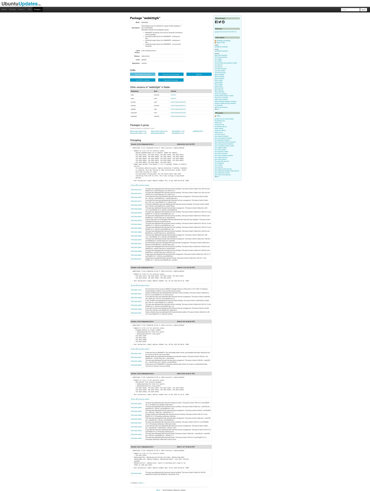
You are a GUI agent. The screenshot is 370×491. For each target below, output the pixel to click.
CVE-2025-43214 (136, 193)
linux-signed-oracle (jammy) (223, 169)
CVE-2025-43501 (136, 294)
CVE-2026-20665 (136, 236)
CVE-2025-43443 (136, 438)
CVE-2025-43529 (136, 297)
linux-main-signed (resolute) (223, 138)
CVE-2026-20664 (136, 232)
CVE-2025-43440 (136, 434)
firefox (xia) (218, 123)
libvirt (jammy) (219, 88)
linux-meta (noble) (220, 150)
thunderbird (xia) (220, 121)
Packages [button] (37, 9)
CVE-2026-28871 (136, 259)
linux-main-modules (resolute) (224, 155)
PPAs (29, 9)
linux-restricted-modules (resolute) (225, 142)
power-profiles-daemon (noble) (224, 96)
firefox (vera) (219, 132)
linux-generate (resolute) (222, 140)
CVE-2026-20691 (136, 243)
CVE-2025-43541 (136, 313)
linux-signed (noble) (221, 148)
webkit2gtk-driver (198, 131)
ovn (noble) (218, 59)
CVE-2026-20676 (136, 240)
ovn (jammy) (218, 65)
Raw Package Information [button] (143, 74)
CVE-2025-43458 (136, 361)
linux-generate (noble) (221, 151)
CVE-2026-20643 (136, 220)
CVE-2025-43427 (136, 411)
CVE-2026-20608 (136, 209)
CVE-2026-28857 (136, 247)
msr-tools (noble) (220, 71)
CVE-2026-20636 (136, 217)
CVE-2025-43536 (136, 309)
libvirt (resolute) (219, 74)
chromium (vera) (220, 134)
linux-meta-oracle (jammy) (223, 175)
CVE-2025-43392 (136, 404)
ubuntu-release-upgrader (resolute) (225, 101)
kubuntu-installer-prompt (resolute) (225, 103)
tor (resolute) (219, 105)
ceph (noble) (218, 82)
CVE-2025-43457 (136, 197)
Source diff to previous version (140, 185)
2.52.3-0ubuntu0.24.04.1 (178, 102)
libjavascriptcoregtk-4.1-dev (138, 133)
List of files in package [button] (142, 80)
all (218, 109)
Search (363, 10)
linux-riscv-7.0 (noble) (221, 97)
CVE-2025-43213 (136, 190)
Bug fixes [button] (199, 74)
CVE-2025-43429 (136, 415)
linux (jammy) (219, 167)
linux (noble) (218, 165)
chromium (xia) (219, 125)
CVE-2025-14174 (136, 290)
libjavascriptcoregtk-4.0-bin (138, 131)
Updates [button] (21, 9)
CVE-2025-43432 (136, 427)
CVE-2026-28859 (136, 251)
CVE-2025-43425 (136, 407)
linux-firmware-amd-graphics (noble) (226, 63)
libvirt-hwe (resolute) (221, 55)
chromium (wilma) (220, 130)
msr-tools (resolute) (221, 69)
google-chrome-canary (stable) (224, 119)
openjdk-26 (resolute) (221, 47)
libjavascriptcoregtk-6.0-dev (159, 131)
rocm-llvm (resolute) (221, 94)
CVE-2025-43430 (136, 419)
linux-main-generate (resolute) (224, 144)
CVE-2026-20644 (136, 224)
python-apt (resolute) (221, 99)
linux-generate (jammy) (222, 161)
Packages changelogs (223, 40)
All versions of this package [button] (171, 74)
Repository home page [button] (171, 80)
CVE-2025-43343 (136, 473)
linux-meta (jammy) (221, 159)
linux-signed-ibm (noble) (222, 173)
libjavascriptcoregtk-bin (158, 133)
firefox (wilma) (219, 128)
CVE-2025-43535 (136, 305)
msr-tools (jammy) (220, 72)
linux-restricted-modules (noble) (224, 146)
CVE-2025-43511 (136, 201)
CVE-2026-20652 (136, 228)
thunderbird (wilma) (221, 126)
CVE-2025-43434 (136, 431)
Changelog (12, 9)
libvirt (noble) (219, 80)
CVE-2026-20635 (136, 213)
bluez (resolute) (219, 78)
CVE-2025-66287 (136, 365)
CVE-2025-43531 (136, 301)
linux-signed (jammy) (221, 157)
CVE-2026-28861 (136, 255)
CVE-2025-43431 (136, 423)
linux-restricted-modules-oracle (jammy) (227, 171)
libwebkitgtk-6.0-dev (178, 133)
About (158, 490)
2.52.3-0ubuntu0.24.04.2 (178, 113)
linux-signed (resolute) (221, 136)
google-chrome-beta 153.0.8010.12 (225, 32)
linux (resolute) (219, 163)
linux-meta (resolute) (221, 153)
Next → (142, 483)
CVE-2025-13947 (136, 353)
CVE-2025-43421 (136, 357)
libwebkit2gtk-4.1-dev (178, 131)
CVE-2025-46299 (136, 205)
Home (4, 9)
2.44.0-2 (173, 95)
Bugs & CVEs (221, 42)
